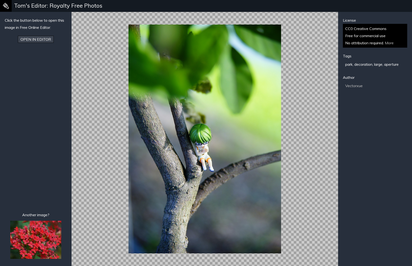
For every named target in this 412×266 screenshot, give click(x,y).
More (389, 42)
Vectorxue (354, 85)
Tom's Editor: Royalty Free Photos (58, 5)
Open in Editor (36, 39)
